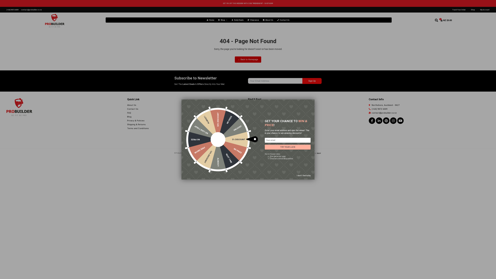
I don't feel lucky (304, 175)
